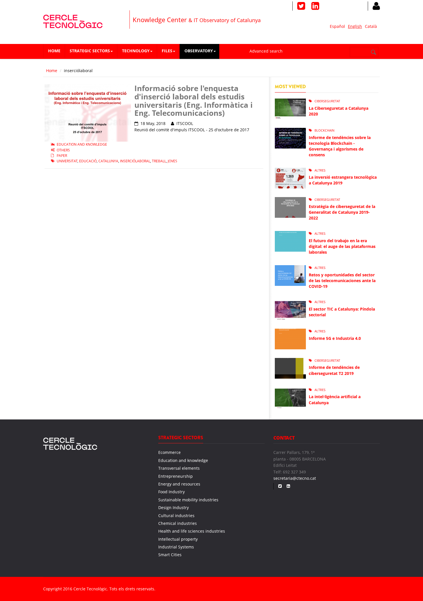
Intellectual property (178, 539)
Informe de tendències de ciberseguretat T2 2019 (334, 370)
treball (159, 161)
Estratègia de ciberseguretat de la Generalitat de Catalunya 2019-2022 (342, 212)
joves (172, 161)
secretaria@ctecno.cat (294, 478)
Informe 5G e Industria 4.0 (335, 338)
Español (337, 26)
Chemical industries (177, 523)
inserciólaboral (135, 161)
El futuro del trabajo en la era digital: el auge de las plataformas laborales (342, 246)
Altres (320, 170)
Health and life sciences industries (191, 531)
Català (371, 26)
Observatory (198, 50)
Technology (136, 50)
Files (167, 50)
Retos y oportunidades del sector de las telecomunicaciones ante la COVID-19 (342, 280)
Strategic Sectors (90, 50)
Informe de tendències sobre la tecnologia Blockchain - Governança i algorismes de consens (340, 146)
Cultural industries (176, 515)
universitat (67, 161)
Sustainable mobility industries (188, 499)
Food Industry (171, 491)
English (355, 26)
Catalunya (108, 161)
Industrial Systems (176, 547)
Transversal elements (179, 468)
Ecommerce (169, 452)
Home (54, 50)
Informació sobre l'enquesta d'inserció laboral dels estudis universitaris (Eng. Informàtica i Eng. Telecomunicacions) (193, 100)
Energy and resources (179, 484)
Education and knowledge (82, 144)
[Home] (73, 20)
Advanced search (266, 51)
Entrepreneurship (175, 476)
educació (88, 161)
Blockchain (324, 130)
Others (63, 150)
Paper (62, 155)
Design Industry (173, 507)
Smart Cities (170, 554)
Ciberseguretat (327, 101)
